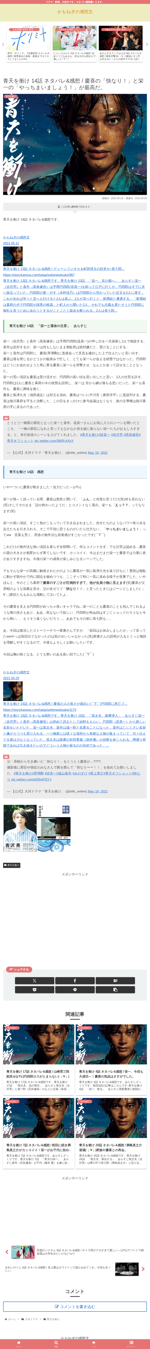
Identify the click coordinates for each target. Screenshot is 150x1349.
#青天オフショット (118, 773)
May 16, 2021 (98, 453)
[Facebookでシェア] (75, 980)
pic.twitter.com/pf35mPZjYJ (31, 779)
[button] (115, 989)
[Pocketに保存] (34, 989)
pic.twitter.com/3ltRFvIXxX (54, 441)
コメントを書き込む (77, 1306)
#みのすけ (80, 773)
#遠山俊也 (63, 773)
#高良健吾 (131, 435)
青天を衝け (13, 865)
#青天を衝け (89, 435)
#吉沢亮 (117, 435)
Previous (3, 44)
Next (147, 44)
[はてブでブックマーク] (115, 980)
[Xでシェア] (34, 980)
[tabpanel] (28, 44)
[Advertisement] (75, 921)
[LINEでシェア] (75, 989)
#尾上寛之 (96, 773)
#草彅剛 (38, 773)
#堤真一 (104, 435)
